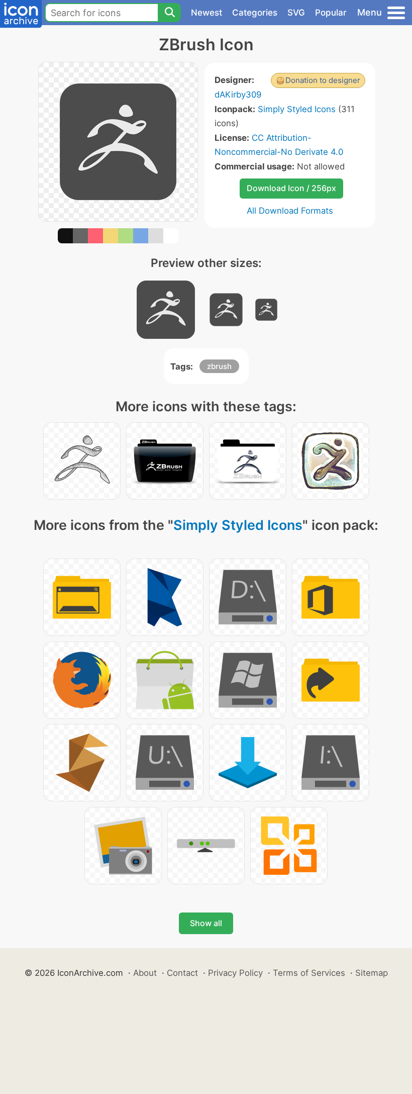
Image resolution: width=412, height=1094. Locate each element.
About (145, 973)
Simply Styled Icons (297, 109)
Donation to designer (322, 80)
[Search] (169, 12)
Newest (206, 13)
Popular (331, 13)
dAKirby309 (238, 94)
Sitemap (371, 973)
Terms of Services (309, 973)
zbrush (219, 366)
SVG (296, 13)
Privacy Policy (235, 973)
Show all (206, 923)
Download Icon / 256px (291, 188)
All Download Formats (290, 211)
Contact (182, 973)
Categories (254, 13)
